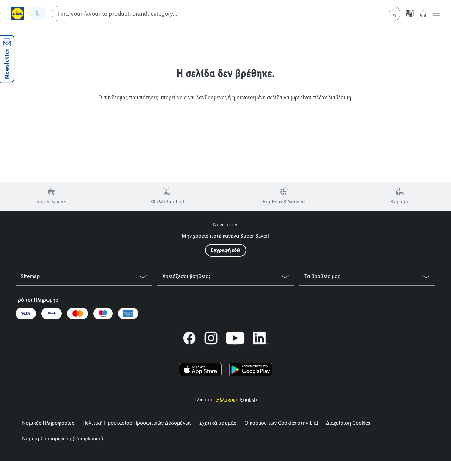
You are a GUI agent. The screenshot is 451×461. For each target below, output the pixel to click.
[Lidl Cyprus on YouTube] (235, 338)
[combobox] (226, 13)
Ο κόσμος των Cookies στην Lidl (281, 423)
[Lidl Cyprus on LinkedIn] (260, 338)
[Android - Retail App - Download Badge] (250, 369)
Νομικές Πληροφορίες (48, 423)
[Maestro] (103, 313)
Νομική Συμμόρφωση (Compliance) (62, 438)
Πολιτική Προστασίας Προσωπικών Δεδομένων (136, 423)
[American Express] (128, 313)
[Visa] (26, 313)
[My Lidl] (423, 13)
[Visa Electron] (51, 313)
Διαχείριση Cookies (348, 423)
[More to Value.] (17, 13)
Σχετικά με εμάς (217, 423)
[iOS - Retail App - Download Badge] (200, 369)
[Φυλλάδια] (410, 13)
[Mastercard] (77, 313)
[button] (436, 13)
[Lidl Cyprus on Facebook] (189, 338)
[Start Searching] (392, 13)
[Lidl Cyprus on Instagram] (211, 338)
